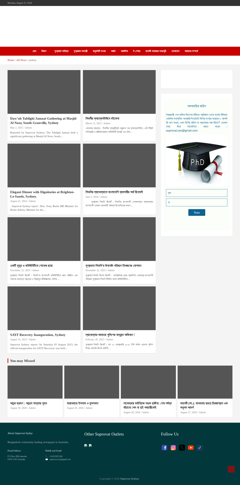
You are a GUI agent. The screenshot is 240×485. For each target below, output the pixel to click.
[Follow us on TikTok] (199, 445)
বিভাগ (43, 51)
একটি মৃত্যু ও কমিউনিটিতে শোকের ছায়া (31, 265)
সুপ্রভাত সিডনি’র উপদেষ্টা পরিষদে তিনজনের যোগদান (113, 265)
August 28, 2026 (132, 412)
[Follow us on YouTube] (190, 445)
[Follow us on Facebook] (164, 445)
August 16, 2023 (18, 339)
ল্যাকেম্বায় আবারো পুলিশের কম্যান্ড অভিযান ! (110, 335)
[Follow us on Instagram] (173, 445)
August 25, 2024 (18, 201)
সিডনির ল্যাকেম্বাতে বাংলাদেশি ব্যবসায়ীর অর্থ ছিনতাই (114, 192)
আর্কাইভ (124, 51)
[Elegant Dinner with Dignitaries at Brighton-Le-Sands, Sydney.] (44, 165)
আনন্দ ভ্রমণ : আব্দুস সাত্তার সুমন (29, 403)
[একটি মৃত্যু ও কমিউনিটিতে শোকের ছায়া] (44, 239)
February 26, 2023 (95, 339)
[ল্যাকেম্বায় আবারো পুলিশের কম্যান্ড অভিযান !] (119, 308)
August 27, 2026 (188, 412)
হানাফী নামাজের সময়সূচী (155, 51)
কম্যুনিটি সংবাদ (99, 51)
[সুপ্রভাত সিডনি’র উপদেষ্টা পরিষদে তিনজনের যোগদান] (119, 239)
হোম (34, 51)
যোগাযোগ (175, 51)
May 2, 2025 (16, 127)
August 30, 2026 (18, 408)
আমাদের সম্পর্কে (191, 51)
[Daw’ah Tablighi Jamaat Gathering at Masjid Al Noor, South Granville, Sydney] (44, 92)
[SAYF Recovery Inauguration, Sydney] (44, 308)
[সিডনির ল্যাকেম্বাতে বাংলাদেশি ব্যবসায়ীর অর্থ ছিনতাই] (119, 165)
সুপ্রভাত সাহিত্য (61, 51)
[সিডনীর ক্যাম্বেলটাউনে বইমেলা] (119, 92)
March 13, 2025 (93, 123)
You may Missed (22, 361)
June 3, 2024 (92, 197)
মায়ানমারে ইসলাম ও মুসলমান (82, 403)
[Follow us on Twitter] (182, 445)
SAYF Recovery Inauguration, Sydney (38, 335)
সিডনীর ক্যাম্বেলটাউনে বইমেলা (102, 118)
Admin (28, 127)
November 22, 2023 (20, 270)
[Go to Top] (231, 469)
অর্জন (113, 51)
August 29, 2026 (75, 408)
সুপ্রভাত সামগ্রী (80, 51)
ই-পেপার (136, 51)
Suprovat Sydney (129, 478)
